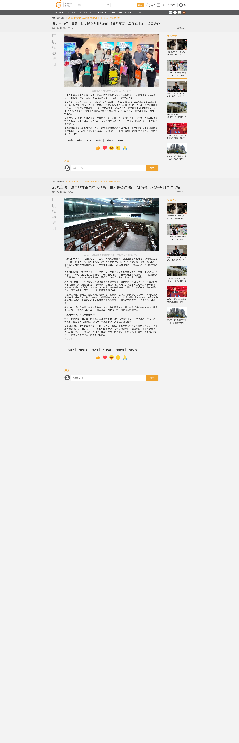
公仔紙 (120, 12)
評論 (79, 12)
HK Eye (128, 12)
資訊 (73, 12)
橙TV (61, 12)
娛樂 (113, 12)
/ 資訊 (58, 18)
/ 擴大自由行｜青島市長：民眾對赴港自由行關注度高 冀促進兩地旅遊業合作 (92, 18)
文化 (91, 12)
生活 (107, 12)
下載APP (140, 5)
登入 (185, 5)
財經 (85, 12)
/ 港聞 (62, 18)
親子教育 (99, 12)
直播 (67, 12)
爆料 (173, 5)
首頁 (55, 12)
